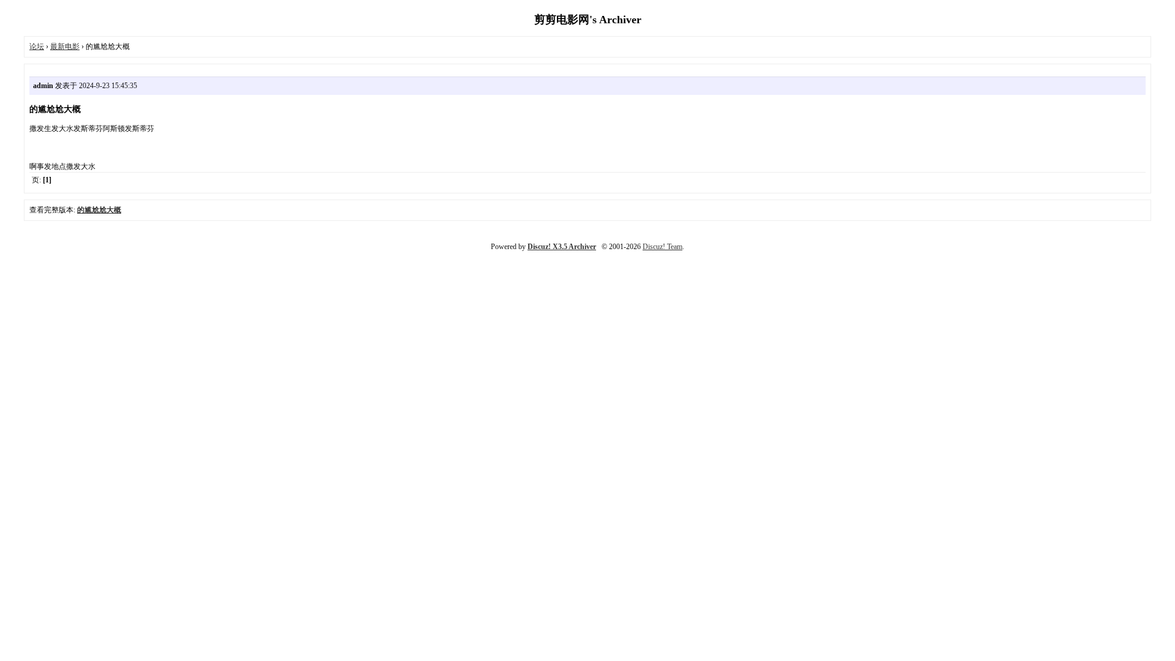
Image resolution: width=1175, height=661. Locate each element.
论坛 (36, 46)
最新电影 (65, 46)
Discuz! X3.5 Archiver (562, 246)
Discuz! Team (662, 246)
